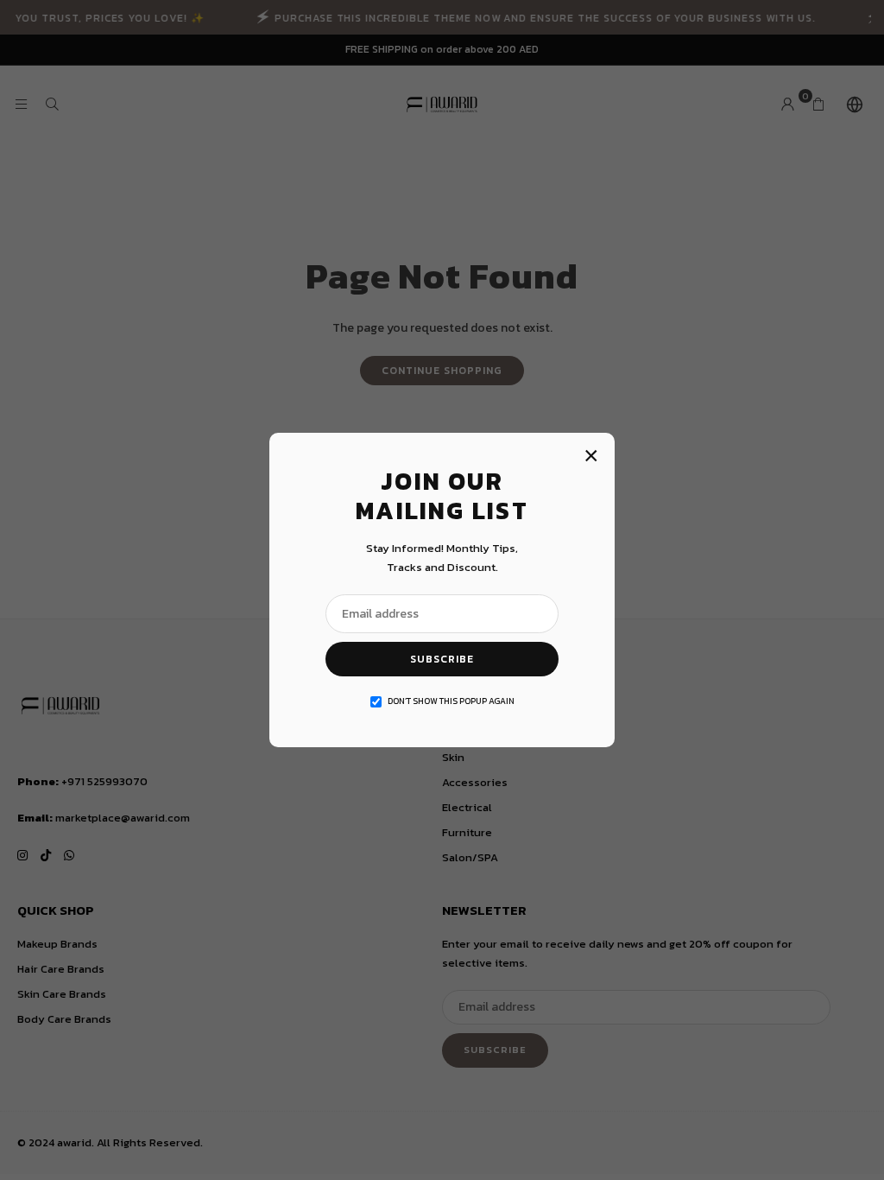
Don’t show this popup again (451, 701)
